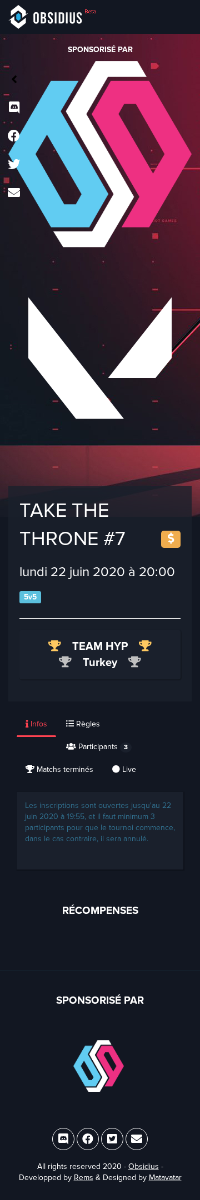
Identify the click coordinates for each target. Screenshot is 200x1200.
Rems (83, 1177)
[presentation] (37, 725)
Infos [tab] (37, 724)
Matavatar (165, 1177)
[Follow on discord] (14, 109)
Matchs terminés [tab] (63, 769)
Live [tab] (128, 769)
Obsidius (143, 1166)
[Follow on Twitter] (14, 165)
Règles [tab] (87, 724)
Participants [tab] (102, 746)
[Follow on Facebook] (14, 137)
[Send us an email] (14, 193)
